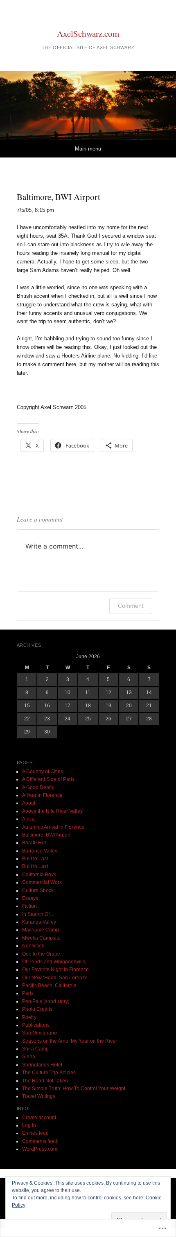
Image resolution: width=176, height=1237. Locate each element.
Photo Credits (37, 1009)
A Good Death (37, 787)
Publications (36, 1025)
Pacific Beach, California (49, 985)
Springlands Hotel (42, 1065)
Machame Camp (40, 930)
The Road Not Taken (45, 1081)
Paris (28, 993)
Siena (28, 1056)
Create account (39, 1117)
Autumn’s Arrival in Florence (53, 827)
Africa (28, 819)
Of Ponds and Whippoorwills (53, 962)
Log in (29, 1125)
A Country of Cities (42, 771)
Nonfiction (33, 946)
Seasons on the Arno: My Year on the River (69, 1041)
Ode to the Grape (41, 954)
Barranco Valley (39, 851)
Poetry (29, 1017)
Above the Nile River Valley (52, 811)
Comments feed (39, 1141)
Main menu (88, 149)
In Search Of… (38, 914)
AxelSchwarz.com (88, 33)
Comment (131, 605)
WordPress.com (39, 1149)
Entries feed (35, 1133)
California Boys (39, 874)
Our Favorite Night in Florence (55, 969)
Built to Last (35, 858)
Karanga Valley (39, 922)
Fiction (29, 906)
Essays (30, 898)
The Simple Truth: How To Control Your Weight (73, 1088)
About (28, 803)
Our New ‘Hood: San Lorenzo (55, 978)
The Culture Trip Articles (49, 1072)
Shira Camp (35, 1049)
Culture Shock (38, 890)
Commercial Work (42, 882)
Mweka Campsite (41, 938)
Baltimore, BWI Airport (46, 835)
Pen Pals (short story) (46, 1001)
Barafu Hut (34, 843)
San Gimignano (39, 1033)
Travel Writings (38, 1096)
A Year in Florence (42, 795)
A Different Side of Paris (48, 779)
